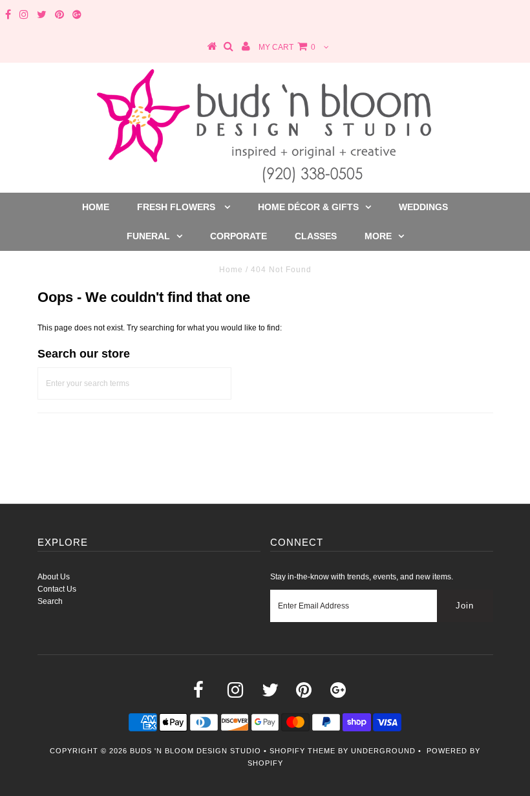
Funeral (148, 236)
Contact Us (56, 589)
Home (95, 207)
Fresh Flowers (177, 207)
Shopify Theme (302, 751)
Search (50, 601)
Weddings (423, 207)
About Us (53, 576)
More (378, 236)
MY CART (287, 47)
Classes (316, 236)
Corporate (238, 236)
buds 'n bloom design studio (195, 751)
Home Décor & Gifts (308, 207)
